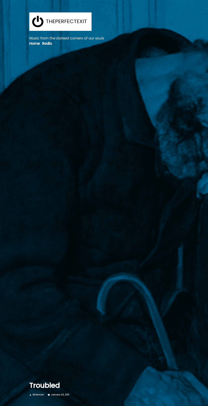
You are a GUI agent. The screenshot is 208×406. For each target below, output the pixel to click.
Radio (47, 43)
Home (34, 43)
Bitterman (38, 394)
